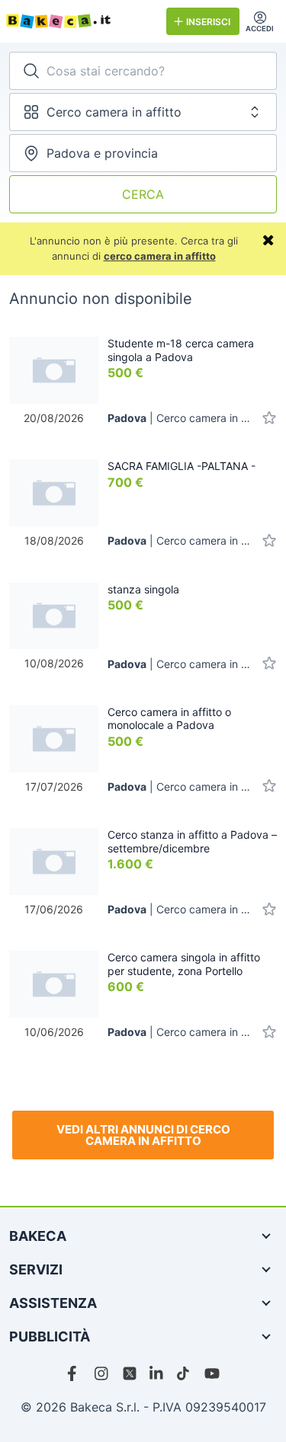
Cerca (143, 194)
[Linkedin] (157, 1373)
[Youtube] (212, 1373)
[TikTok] (184, 1373)
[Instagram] (102, 1373)
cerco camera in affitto (160, 256)
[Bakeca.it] (80, 21)
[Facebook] (74, 1373)
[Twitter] (129, 1373)
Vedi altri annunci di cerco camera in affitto (143, 1135)
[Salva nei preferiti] (269, 418)
